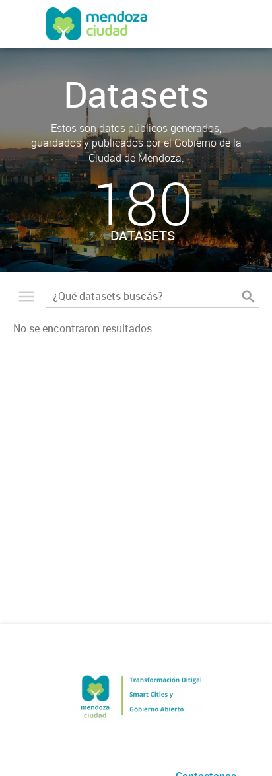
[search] (248, 296)
